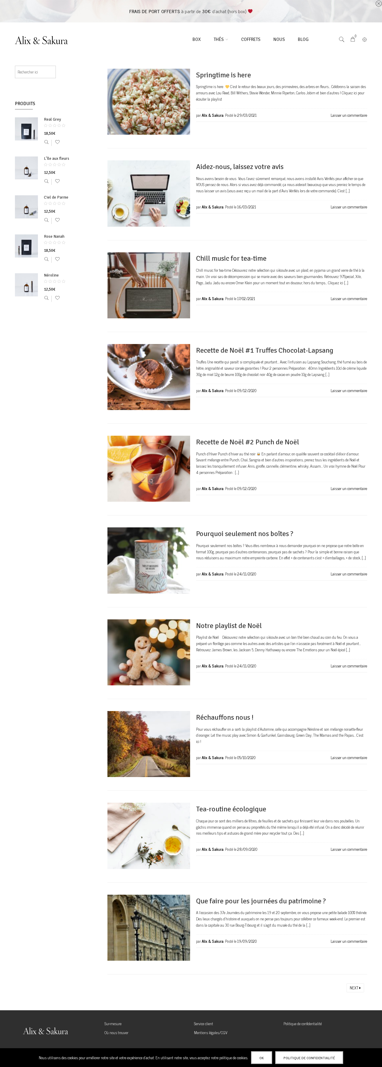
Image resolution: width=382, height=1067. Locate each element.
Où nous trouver (116, 1032)
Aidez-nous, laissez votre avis (240, 166)
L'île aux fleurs (56, 158)
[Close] (378, 3)
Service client (203, 1023)
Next (354, 988)
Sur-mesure (112, 1023)
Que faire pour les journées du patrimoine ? (261, 900)
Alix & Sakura (213, 115)
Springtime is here (223, 74)
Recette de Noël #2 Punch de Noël (247, 441)
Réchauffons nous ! (224, 717)
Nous (279, 39)
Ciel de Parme (56, 197)
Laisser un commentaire (349, 115)
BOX (196, 39)
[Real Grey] (26, 129)
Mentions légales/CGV (210, 1032)
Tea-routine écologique (231, 809)
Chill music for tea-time (231, 258)
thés (219, 39)
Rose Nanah (54, 236)
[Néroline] (26, 285)
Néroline (51, 275)
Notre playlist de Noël (229, 625)
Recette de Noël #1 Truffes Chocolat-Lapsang (264, 350)
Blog (303, 39)
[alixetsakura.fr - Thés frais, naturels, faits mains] (45, 39)
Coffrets (251, 39)
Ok (261, 1058)
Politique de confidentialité (303, 1023)
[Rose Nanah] (26, 246)
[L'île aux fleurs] (26, 168)
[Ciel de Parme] (26, 207)
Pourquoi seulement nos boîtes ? (244, 533)
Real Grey (52, 119)
